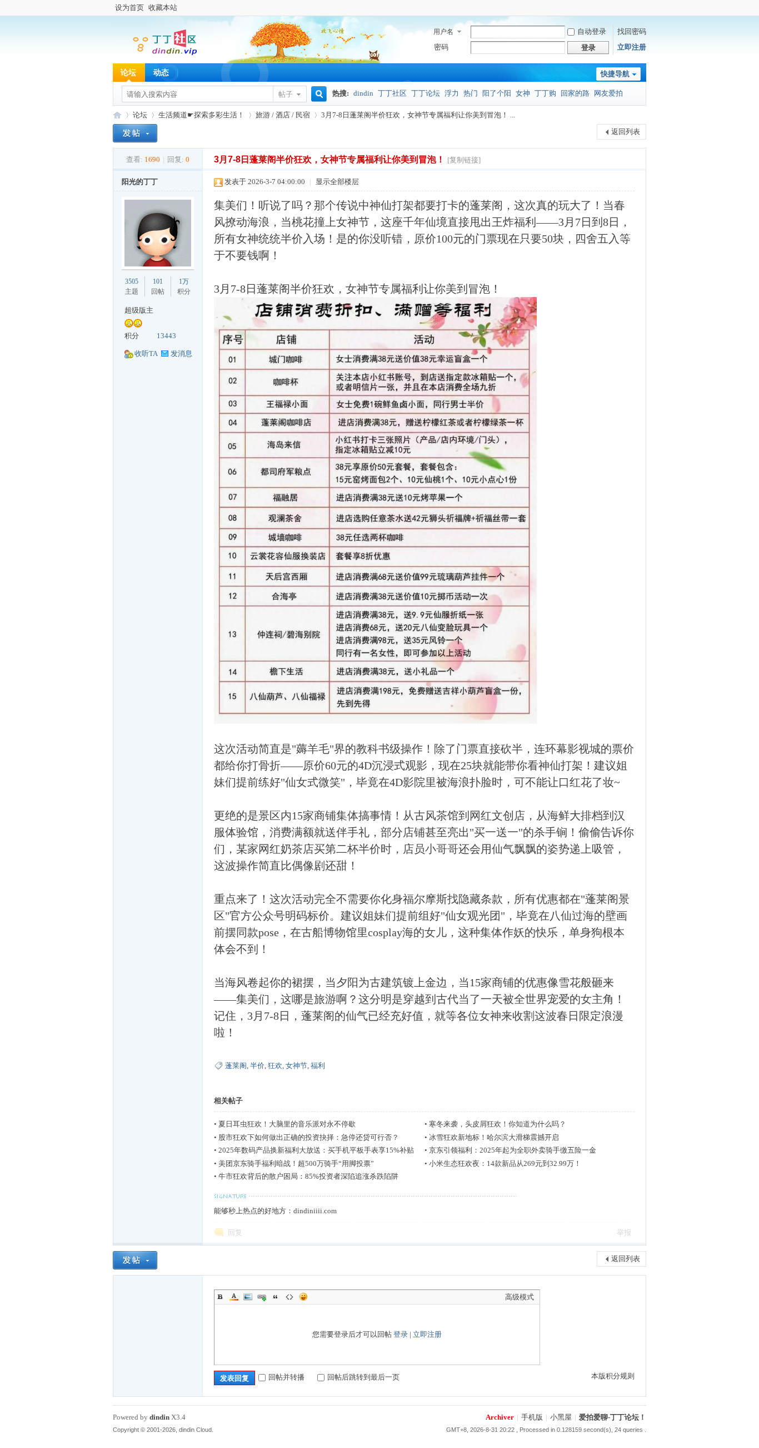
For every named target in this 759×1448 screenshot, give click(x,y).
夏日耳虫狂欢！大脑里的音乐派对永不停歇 (287, 1124)
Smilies (303, 1296)
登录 (400, 1334)
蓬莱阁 (236, 1065)
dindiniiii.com (315, 1211)
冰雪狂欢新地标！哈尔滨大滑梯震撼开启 (494, 1137)
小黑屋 (561, 1417)
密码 (441, 47)
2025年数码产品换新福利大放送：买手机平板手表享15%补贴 (316, 1150)
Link (261, 1296)
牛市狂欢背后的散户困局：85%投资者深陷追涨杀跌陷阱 (308, 1176)
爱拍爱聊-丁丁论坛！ (612, 1417)
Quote (275, 1296)
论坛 (128, 72)
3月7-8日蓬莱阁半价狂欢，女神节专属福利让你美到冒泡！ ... (418, 115)
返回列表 (625, 131)
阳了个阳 (496, 93)
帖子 (285, 94)
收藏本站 (162, 7)
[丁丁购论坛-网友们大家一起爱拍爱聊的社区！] (157, 56)
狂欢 (275, 1065)
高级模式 (519, 1297)
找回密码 (631, 31)
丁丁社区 (392, 93)
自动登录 (591, 31)
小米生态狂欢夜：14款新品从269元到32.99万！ (505, 1163)
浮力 (452, 93)
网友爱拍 (608, 93)
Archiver (500, 1417)
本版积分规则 (613, 1376)
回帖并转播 (286, 1377)
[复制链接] (464, 160)
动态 (161, 72)
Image (247, 1296)
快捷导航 (615, 74)
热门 (470, 93)
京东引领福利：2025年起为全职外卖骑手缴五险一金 (512, 1150)
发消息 (181, 353)
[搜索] (317, 94)
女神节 (296, 1065)
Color (233, 1296)
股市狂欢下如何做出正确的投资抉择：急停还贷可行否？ (308, 1137)
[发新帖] (135, 133)
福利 (318, 1065)
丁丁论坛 (425, 93)
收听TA (146, 353)
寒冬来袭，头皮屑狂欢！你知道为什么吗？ (497, 1124)
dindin (363, 93)
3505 (131, 281)
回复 (235, 1232)
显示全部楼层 (337, 181)
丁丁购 (545, 93)
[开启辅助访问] (643, 8)
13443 (166, 336)
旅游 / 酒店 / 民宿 (283, 115)
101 (158, 281)
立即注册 (631, 47)
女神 (523, 93)
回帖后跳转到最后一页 (363, 1377)
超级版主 (138, 310)
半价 (257, 1065)
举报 (624, 1232)
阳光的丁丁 (140, 181)
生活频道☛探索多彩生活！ (201, 115)
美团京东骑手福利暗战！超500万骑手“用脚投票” (296, 1163)
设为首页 (129, 7)
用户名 (443, 32)
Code (289, 1296)
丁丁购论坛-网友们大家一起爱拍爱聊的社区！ (117, 115)
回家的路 (575, 93)
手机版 (532, 1417)
